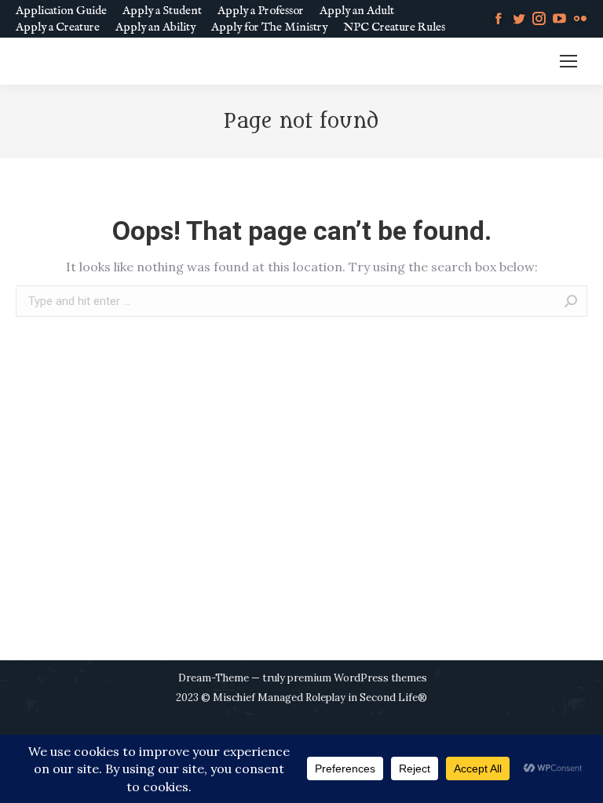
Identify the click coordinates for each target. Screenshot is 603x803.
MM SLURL (515, 61)
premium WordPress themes (357, 678)
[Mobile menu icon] (568, 61)
